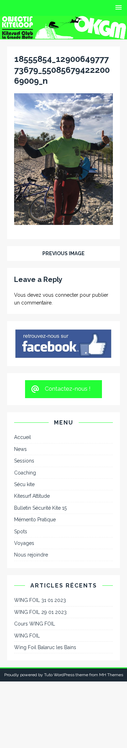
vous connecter (60, 295)
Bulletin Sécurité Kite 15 (40, 508)
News (20, 449)
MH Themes (111, 674)
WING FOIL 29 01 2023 (40, 612)
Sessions (24, 461)
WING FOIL (27, 636)
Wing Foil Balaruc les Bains (45, 647)
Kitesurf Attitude (32, 496)
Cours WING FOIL (34, 624)
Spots (20, 531)
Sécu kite (24, 484)
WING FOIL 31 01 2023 (40, 600)
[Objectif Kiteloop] (63, 35)
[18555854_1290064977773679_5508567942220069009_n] (63, 221)
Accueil (22, 437)
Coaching (25, 473)
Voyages (24, 543)
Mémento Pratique (35, 519)
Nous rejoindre (31, 555)
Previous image (63, 253)
